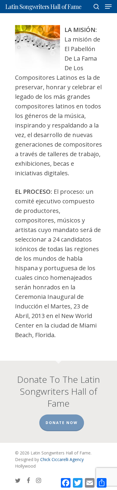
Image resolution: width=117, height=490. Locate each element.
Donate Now (62, 422)
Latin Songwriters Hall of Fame (43, 7)
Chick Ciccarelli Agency (62, 459)
